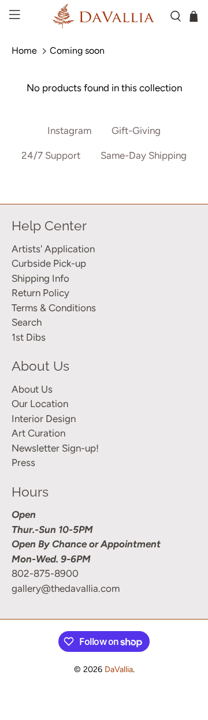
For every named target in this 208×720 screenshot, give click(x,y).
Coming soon (77, 50)
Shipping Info (40, 278)
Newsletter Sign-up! (55, 448)
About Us (32, 389)
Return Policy (40, 293)
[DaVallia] (104, 16)
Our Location (40, 403)
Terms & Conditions (54, 308)
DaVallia (119, 669)
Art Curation (38, 433)
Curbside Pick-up (49, 263)
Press (23, 462)
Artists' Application (53, 249)
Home (24, 50)
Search (27, 322)
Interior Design (44, 418)
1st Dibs (29, 337)
